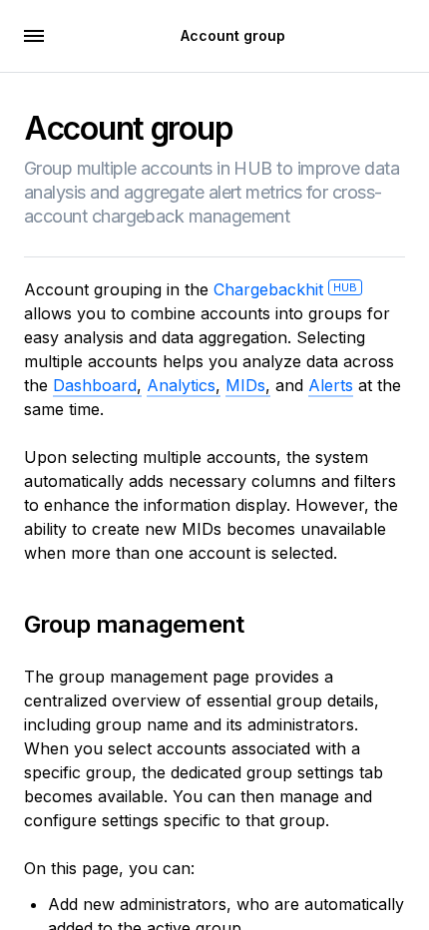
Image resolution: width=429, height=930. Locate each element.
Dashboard (95, 385)
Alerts (330, 385)
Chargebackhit (285, 289)
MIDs (245, 385)
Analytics (181, 385)
